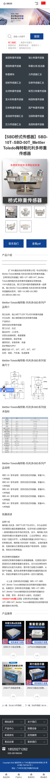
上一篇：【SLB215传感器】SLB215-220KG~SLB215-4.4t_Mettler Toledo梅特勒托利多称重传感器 (13, 705)
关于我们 (32, 721)
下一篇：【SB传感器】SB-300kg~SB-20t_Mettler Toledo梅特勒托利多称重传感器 (36, 705)
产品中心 (9, 728)
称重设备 (32, 728)
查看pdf (36, 243)
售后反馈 (9, 741)
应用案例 (32, 735)
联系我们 (14, 243)
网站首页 (9, 721)
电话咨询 (6, 777)
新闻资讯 (9, 735)
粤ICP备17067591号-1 (32, 763)
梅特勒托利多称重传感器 (26, 317)
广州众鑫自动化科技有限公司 (21, 270)
